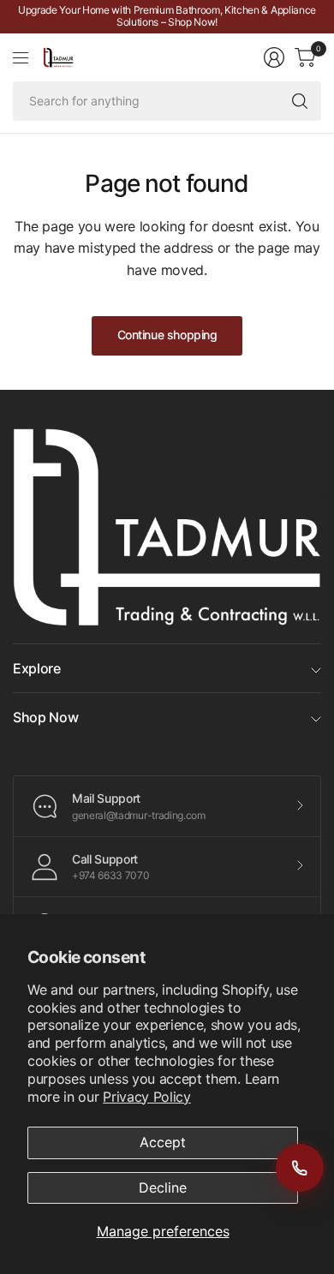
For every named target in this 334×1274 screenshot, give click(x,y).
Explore (37, 668)
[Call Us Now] (300, 1168)
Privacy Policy (147, 1096)
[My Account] (274, 57)
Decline (163, 1187)
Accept (163, 1142)
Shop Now (45, 717)
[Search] (299, 101)
